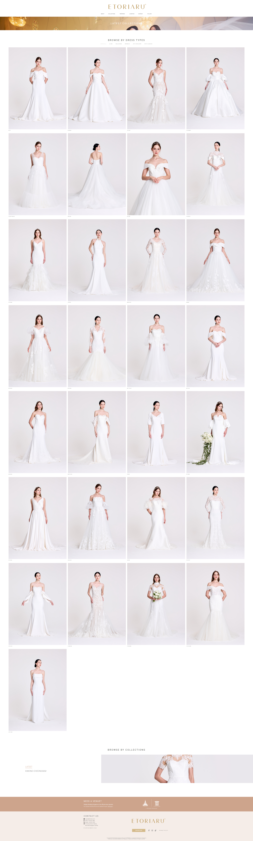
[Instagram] (152, 830)
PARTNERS (122, 13)
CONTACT (140, 13)
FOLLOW (149, 13)
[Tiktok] (155, 830)
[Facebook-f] (149, 830)
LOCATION (131, 13)
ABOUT (102, 13)
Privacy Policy (163, 830)
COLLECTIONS (111, 13)
